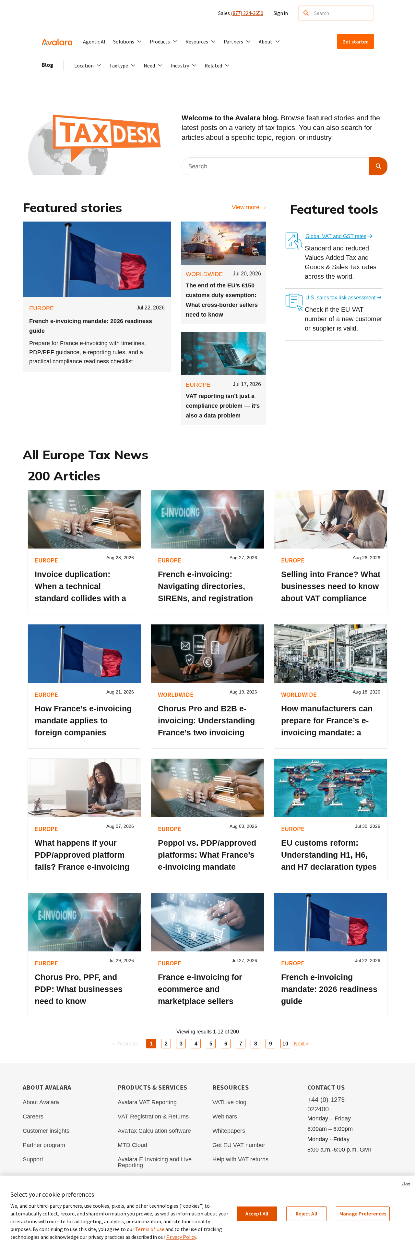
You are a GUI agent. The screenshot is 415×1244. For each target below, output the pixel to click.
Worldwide (204, 274)
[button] (127, 41)
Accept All (256, 1213)
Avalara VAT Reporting (147, 1102)
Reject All (306, 1213)
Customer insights (46, 1131)
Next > (301, 1043)
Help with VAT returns (240, 1159)
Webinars (224, 1116)
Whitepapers (228, 1131)
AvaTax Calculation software (154, 1131)
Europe (41, 308)
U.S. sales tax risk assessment (340, 297)
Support (33, 1159)
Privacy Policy (181, 1237)
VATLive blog (229, 1102)
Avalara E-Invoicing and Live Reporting (155, 1162)
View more (245, 207)
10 (285, 1043)
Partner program (44, 1145)
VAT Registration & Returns (153, 1116)
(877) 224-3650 (247, 13)
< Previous (124, 1043)
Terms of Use (149, 1229)
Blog (47, 64)
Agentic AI (94, 41)
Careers (33, 1116)
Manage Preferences (362, 1213)
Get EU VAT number (238, 1145)
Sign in (281, 13)
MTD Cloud (132, 1145)
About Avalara (41, 1102)
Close (405, 1183)
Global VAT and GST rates (335, 236)
